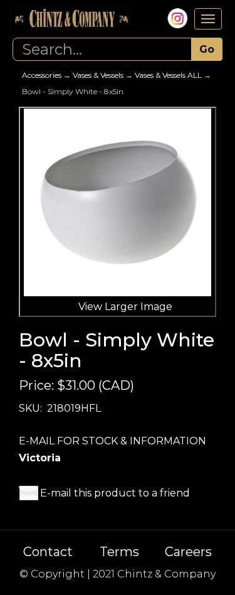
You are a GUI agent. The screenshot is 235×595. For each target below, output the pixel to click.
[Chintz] (71, 19)
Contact (48, 551)
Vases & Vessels (98, 75)
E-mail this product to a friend (115, 493)
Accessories (41, 75)
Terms (119, 551)
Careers (188, 551)
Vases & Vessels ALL (168, 75)
